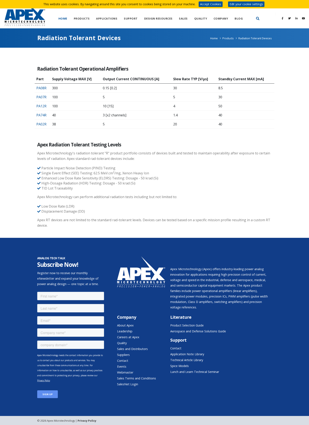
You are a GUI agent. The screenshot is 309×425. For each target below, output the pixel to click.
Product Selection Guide (187, 325)
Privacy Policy (87, 420)
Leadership (124, 331)
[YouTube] (303, 18)
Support (131, 18)
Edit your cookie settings (246, 4)
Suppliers (123, 355)
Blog (239, 18)
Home (62, 18)
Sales (183, 18)
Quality (200, 18)
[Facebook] (282, 18)
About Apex (125, 325)
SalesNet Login (127, 384)
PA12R (41, 106)
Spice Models (179, 366)
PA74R (41, 115)
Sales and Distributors (132, 349)
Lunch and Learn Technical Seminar (194, 372)
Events (121, 366)
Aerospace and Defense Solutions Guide (198, 331)
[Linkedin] (296, 18)
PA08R (41, 88)
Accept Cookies (210, 4)
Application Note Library (187, 354)
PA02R (41, 124)
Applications (106, 18)
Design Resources (158, 18)
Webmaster (125, 372)
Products (82, 18)
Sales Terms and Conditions (136, 378)
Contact (122, 361)
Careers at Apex (128, 337)
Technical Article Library (186, 360)
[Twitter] (289, 18)
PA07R (41, 97)
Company (221, 18)
